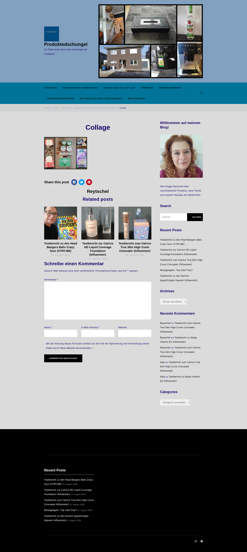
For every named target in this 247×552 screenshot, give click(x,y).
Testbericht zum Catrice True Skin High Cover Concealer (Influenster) (135, 247)
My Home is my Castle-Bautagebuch (101, 98)
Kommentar (51, 279)
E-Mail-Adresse (90, 327)
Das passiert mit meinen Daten (80, 88)
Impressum (147, 88)
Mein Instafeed (137, 98)
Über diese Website (170, 88)
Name (48, 327)
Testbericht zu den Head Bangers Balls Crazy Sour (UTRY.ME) (60, 247)
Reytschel (98, 191)
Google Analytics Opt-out (119, 88)
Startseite (50, 88)
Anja (162, 362)
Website (122, 327)
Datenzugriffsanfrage (60, 98)
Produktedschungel (65, 44)
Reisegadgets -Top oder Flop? (176, 270)
